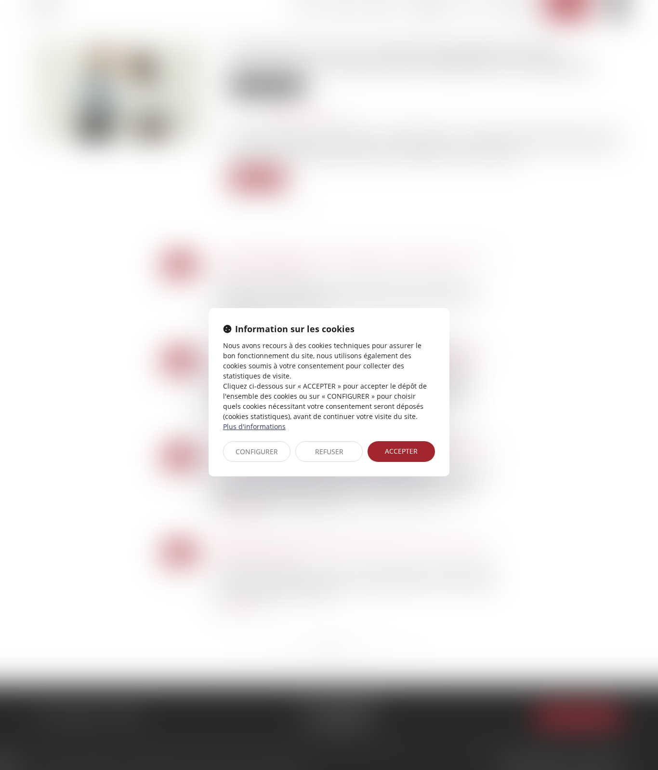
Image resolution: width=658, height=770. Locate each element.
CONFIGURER (257, 451)
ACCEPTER (401, 451)
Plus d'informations (254, 426)
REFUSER (329, 451)
